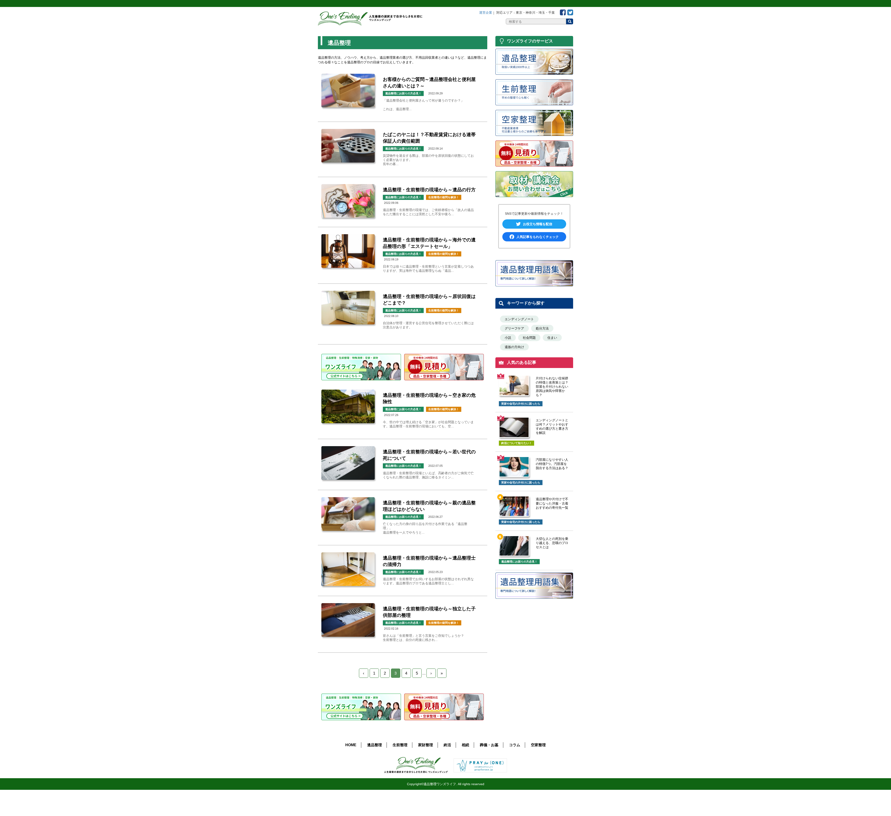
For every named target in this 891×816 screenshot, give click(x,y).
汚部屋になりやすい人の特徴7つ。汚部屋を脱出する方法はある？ (552, 464)
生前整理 (400, 745)
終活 (447, 745)
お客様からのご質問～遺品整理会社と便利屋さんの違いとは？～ (429, 82)
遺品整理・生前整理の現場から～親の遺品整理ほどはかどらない (429, 506)
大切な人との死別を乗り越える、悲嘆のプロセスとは (552, 543)
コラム (514, 745)
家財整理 (425, 745)
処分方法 (542, 328)
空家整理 (538, 745)
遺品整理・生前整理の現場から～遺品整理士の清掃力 (429, 561)
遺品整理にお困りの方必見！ (403, 93)
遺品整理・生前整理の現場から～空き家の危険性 (429, 398)
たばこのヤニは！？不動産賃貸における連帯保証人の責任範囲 (429, 138)
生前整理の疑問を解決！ (443, 197)
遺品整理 (374, 745)
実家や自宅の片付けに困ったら (520, 403)
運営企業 (485, 12)
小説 (508, 337)
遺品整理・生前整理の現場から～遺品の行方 (429, 189)
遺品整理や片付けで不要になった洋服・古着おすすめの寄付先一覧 (552, 503)
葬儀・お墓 (489, 745)
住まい (552, 337)
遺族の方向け (514, 347)
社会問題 (529, 337)
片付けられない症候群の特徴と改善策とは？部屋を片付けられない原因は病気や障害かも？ (552, 386)
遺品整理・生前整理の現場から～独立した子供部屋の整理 (429, 612)
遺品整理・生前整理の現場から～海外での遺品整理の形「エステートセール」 (429, 243)
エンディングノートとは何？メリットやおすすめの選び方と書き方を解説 (552, 426)
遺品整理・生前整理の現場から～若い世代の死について (429, 455)
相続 (465, 745)
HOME (350, 745)
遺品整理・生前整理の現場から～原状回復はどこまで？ (429, 299)
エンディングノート (519, 319)
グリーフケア (514, 328)
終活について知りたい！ (516, 443)
